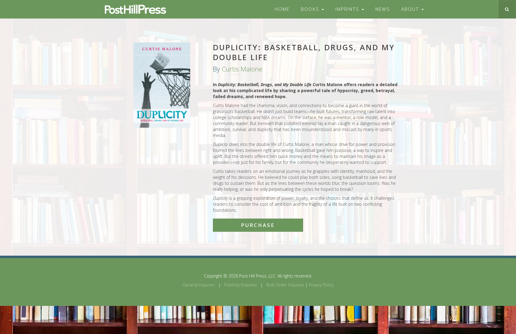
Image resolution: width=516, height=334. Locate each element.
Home (282, 9)
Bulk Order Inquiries (285, 285)
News (382, 9)
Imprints (348, 9)
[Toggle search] (507, 9)
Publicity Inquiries (240, 285)
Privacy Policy (321, 285)
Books (311, 9)
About (411, 9)
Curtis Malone (242, 69)
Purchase (258, 225)
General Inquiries (199, 285)
